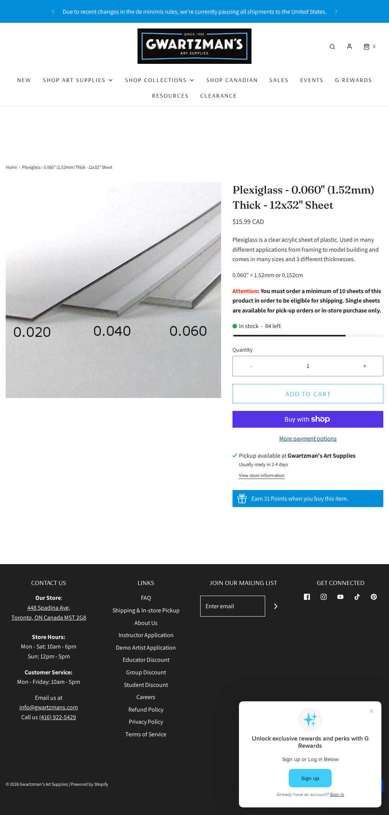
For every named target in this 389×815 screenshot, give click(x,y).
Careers (145, 697)
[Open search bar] (332, 46)
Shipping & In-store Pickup (146, 610)
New (24, 80)
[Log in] (349, 46)
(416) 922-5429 (57, 717)
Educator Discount (146, 660)
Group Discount (146, 672)
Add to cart (308, 393)
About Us (146, 623)
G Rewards (353, 80)
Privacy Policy (146, 722)
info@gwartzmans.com (48, 707)
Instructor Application (146, 635)
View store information (262, 475)
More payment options (308, 438)
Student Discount (146, 685)
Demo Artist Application (146, 648)
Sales (279, 80)
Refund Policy (145, 710)
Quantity (242, 349)
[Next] (336, 11)
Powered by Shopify (89, 784)
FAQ (146, 598)
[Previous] (53, 11)
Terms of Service (145, 734)
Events (312, 80)
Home (11, 167)
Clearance (218, 95)
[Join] (275, 606)
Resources (170, 95)
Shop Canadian (232, 80)
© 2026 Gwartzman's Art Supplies (37, 784)
